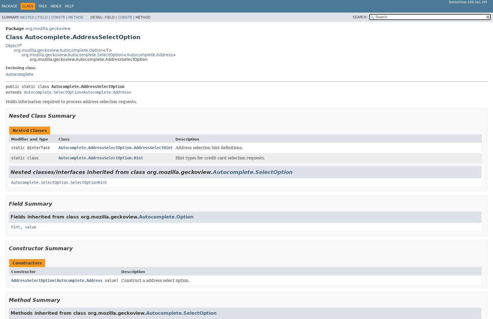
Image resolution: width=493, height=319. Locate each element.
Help (69, 6)
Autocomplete (19, 74)
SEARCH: (360, 17)
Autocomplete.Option (166, 217)
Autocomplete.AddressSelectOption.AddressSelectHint (115, 147)
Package (9, 6)
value (30, 227)
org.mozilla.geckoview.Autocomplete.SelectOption (72, 55)
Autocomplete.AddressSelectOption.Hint (100, 158)
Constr (58, 17)
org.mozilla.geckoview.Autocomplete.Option (58, 50)
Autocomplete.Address (150, 55)
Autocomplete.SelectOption (52, 92)
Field (43, 17)
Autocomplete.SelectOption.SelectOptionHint (59, 182)
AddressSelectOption (32, 280)
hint (15, 227)
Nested (27, 17)
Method (75, 17)
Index (55, 6)
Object (12, 45)
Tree (42, 6)
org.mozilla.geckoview (47, 28)
